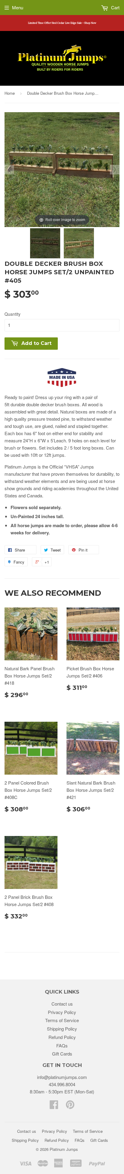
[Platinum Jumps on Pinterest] (70, 1106)
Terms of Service (62, 1020)
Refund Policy (62, 1037)
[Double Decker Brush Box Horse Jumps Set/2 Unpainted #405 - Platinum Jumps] (45, 243)
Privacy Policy (62, 1012)
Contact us (62, 1003)
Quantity (12, 314)
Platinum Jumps (64, 1149)
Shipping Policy (62, 1028)
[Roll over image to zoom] (62, 169)
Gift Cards (62, 1053)
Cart (114, 7)
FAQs (62, 1045)
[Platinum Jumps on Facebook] (53, 1106)
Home (10, 93)
